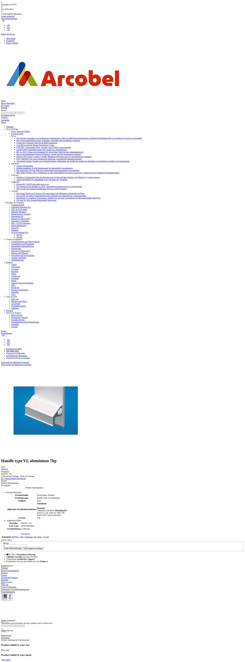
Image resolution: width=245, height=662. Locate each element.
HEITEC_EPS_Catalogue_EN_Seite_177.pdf (30, 537)
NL (8, 25)
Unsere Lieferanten (8, 587)
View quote (6, 660)
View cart (5, 650)
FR (8, 30)
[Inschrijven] (2, 628)
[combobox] (13, 112)
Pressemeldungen (8, 592)
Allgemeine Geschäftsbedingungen (15, 589)
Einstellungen (6, 333)
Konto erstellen (12, 43)
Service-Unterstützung (10, 571)
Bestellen (4, 580)
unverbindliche (16, 356)
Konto (3, 331)
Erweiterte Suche (8, 115)
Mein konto (10, 38)
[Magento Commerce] (62, 101)
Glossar (4, 575)
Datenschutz (6, 635)
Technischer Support (9, 577)
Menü (3, 122)
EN (8, 27)
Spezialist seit (14, 349)
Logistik (4, 568)
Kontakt (4, 573)
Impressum (5, 638)
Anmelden (10, 41)
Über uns (4, 585)
